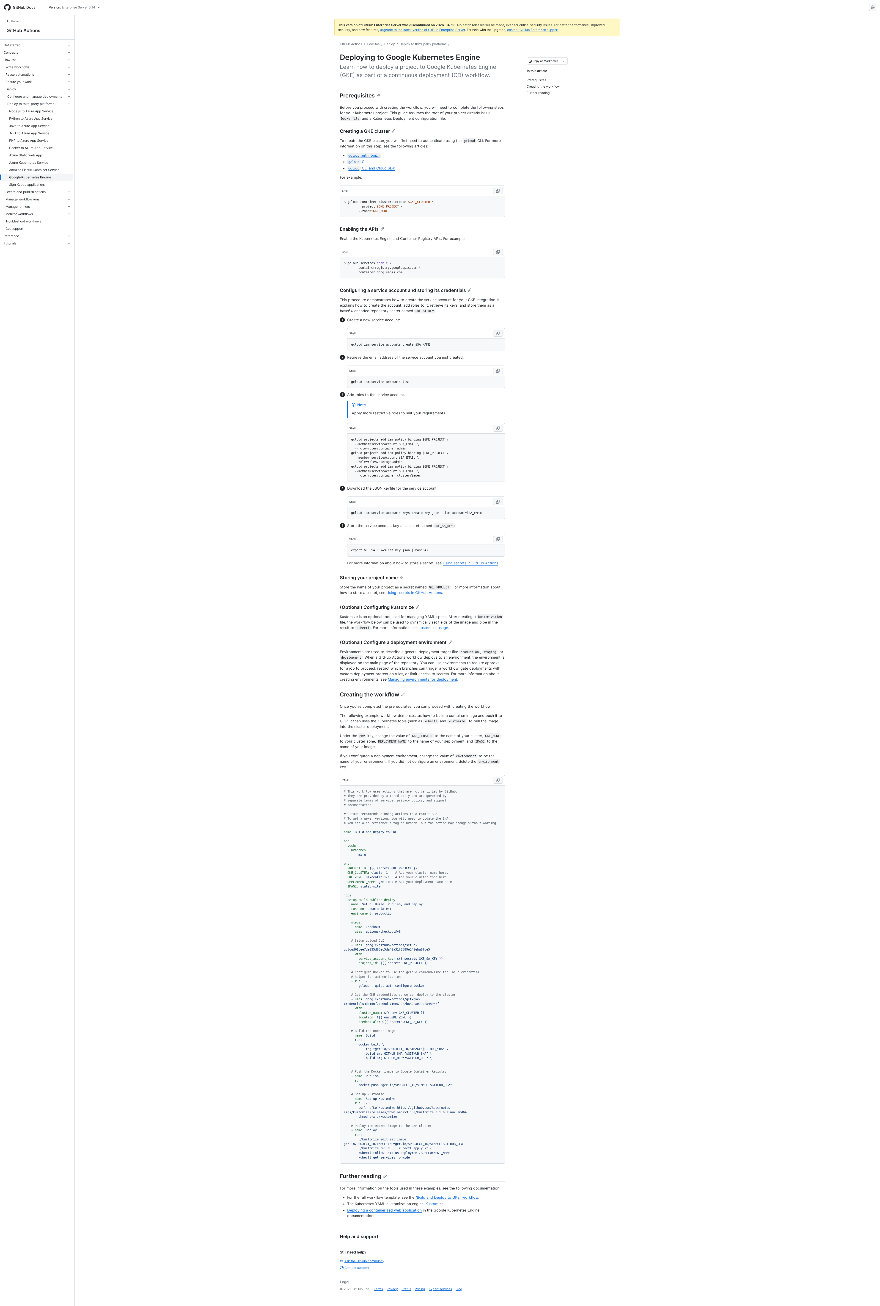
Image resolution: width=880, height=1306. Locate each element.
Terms (378, 1289)
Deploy (389, 44)
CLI (357, 161)
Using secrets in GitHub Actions (470, 563)
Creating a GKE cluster (365, 131)
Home (15, 21)
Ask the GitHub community (364, 1261)
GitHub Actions (23, 30)
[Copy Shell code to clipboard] (498, 191)
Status (406, 1289)
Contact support (356, 1268)
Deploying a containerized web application (384, 1210)
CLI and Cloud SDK (371, 168)
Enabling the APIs (359, 229)
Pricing (420, 1289)
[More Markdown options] (564, 61)
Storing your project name (369, 577)
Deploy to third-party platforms (423, 44)
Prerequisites (357, 95)
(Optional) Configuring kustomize (377, 607)
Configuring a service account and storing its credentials (403, 290)
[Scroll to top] (869, 1295)
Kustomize (434, 1203)
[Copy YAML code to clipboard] (498, 780)
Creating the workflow (369, 694)
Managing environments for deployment (422, 679)
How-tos (373, 44)
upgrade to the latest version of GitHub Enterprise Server (422, 30)
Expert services (440, 1289)
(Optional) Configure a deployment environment (393, 642)
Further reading (360, 1176)
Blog (459, 1289)
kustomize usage (433, 627)
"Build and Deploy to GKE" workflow (446, 1197)
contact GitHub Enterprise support (532, 30)
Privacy (392, 1289)
